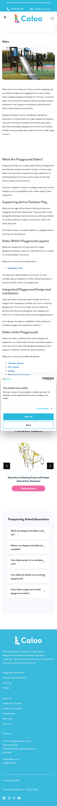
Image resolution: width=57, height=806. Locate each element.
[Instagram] (9, 798)
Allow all (28, 417)
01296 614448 (9, 763)
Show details (43, 408)
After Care (7, 718)
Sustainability (9, 713)
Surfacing (7, 683)
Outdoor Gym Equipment (14, 677)
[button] (5, 17)
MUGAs (6, 688)
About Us (7, 698)
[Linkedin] (4, 798)
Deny (28, 425)
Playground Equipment (13, 672)
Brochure (7, 724)
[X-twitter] (14, 798)
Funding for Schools (12, 708)
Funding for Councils (12, 703)
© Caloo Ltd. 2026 (11, 780)
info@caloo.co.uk (11, 759)
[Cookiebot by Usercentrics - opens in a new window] (42, 378)
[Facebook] (19, 798)
